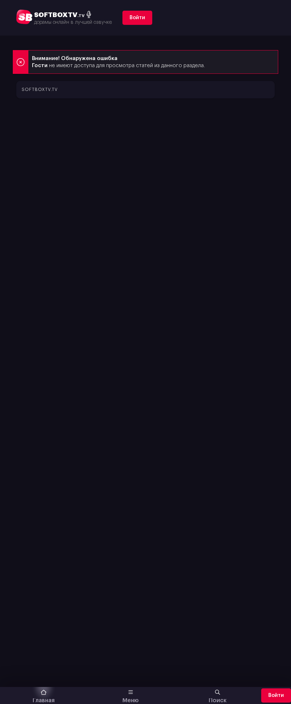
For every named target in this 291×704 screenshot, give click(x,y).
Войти (137, 17)
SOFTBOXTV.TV (40, 89)
